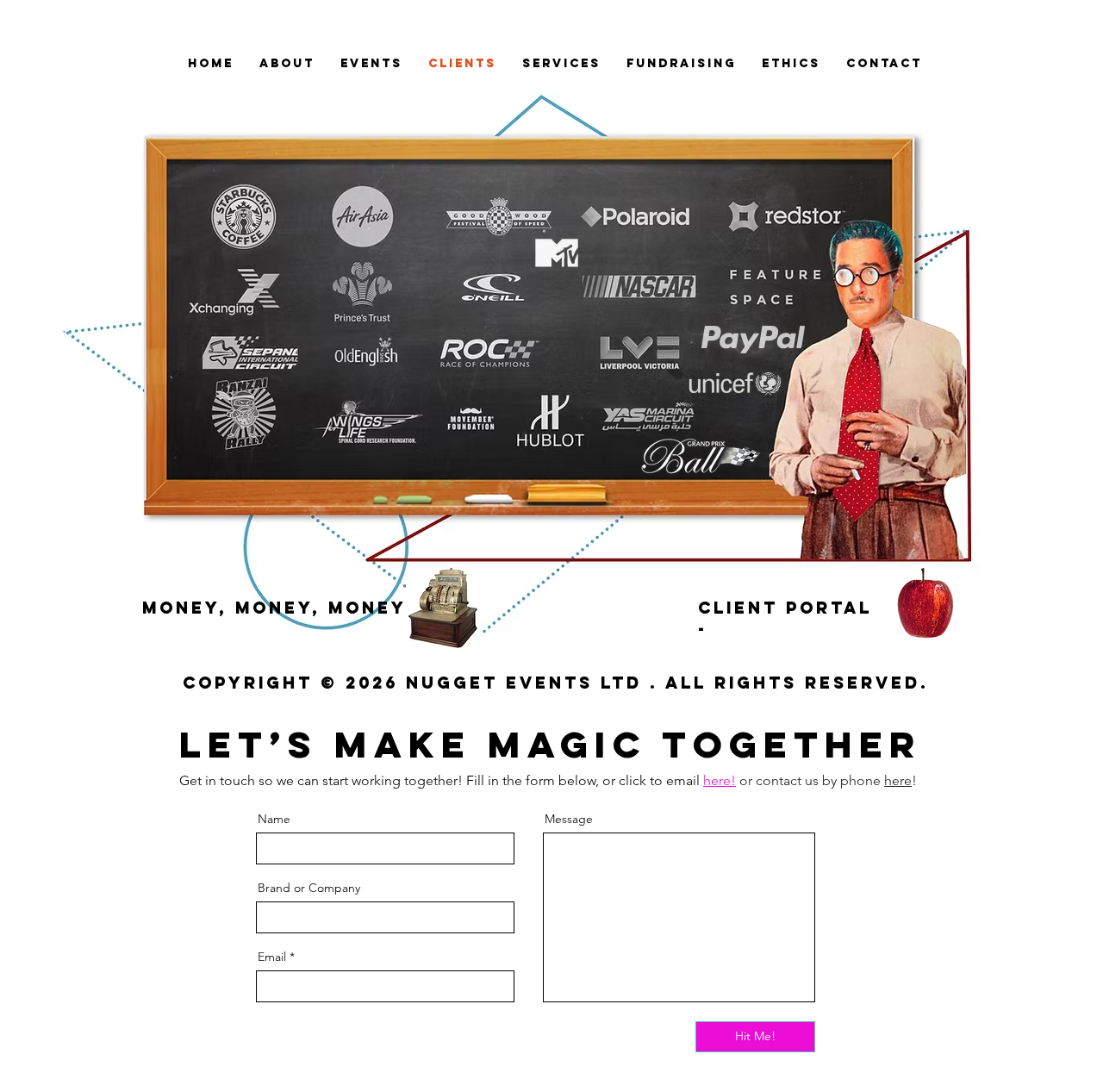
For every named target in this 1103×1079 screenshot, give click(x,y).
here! (719, 780)
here (898, 780)
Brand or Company (309, 888)
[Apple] (925, 606)
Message (569, 819)
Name (274, 819)
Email (272, 957)
